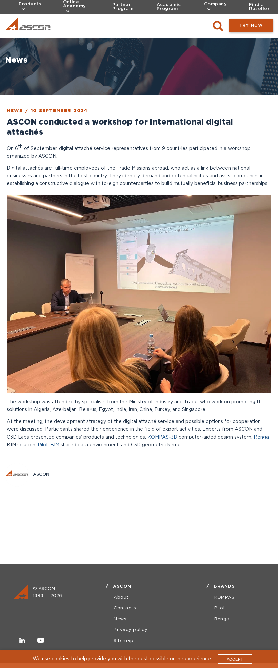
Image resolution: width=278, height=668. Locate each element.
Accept (235, 659)
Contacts (125, 608)
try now (251, 25)
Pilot (219, 608)
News (120, 619)
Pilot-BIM (48, 445)
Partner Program (123, 7)
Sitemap (124, 641)
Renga (261, 437)
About (121, 597)
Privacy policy (130, 630)
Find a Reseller (259, 7)
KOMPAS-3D (162, 437)
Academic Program (169, 7)
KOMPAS (224, 597)
